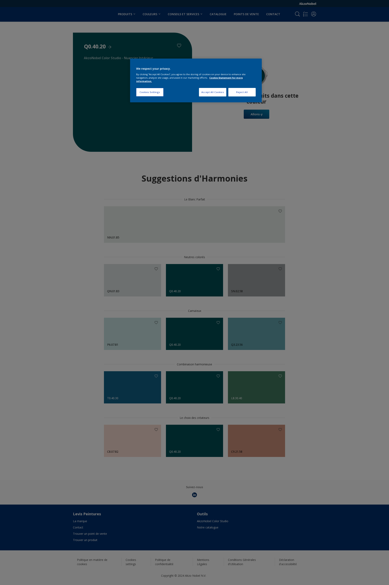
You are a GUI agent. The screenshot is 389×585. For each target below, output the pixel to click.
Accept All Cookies (212, 92)
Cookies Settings (150, 92)
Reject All (242, 92)
